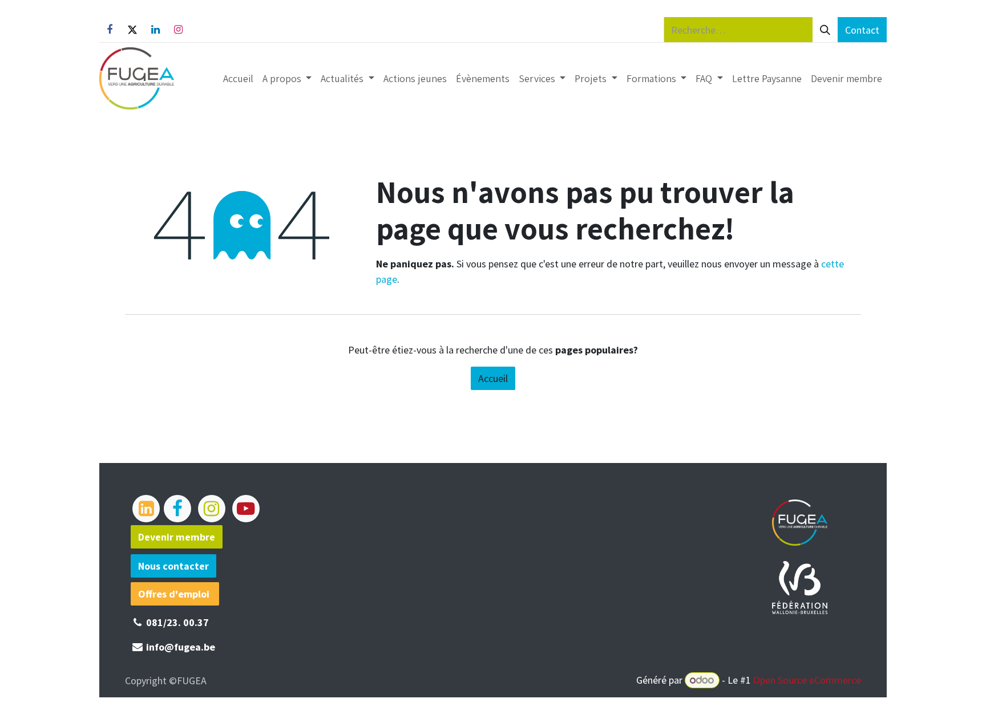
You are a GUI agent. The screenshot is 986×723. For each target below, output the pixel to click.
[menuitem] (238, 78)
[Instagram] (178, 29)
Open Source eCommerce (807, 680)
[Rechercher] (825, 29)
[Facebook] (109, 29)
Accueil (493, 378)
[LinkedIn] (155, 29)
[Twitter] (132, 29)
